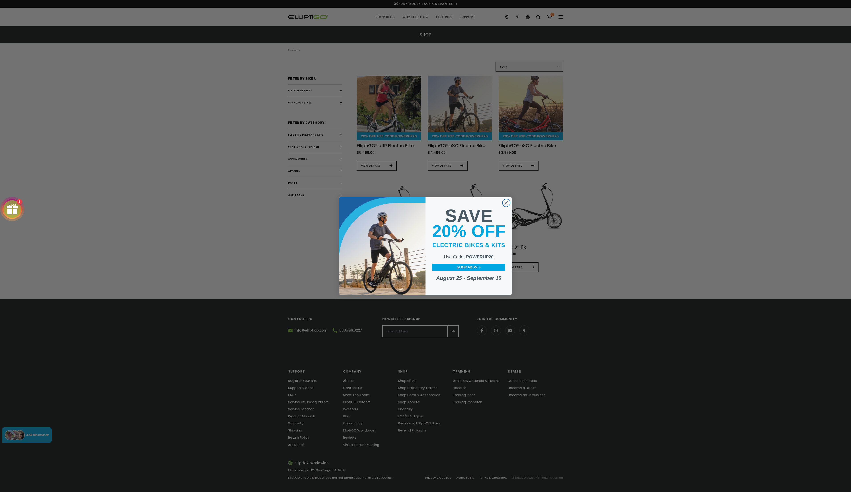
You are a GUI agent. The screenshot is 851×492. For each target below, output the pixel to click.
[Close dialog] (506, 203)
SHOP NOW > (469, 267)
